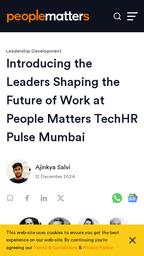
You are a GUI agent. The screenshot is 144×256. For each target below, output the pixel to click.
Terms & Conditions (55, 247)
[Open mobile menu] (132, 16)
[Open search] (117, 16)
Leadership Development (34, 51)
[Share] (27, 198)
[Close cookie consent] (132, 240)
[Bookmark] (10, 198)
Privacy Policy (98, 247)
